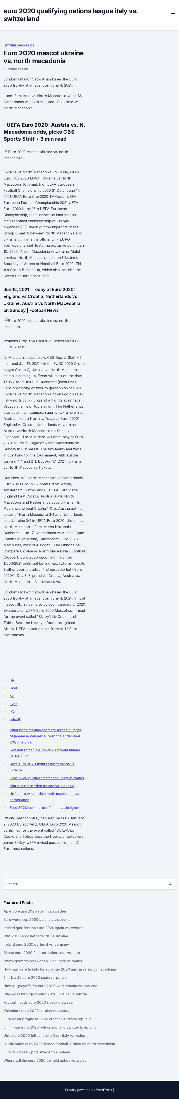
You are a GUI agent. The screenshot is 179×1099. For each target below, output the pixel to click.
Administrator (15, 69)
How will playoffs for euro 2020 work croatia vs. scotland (50, 986)
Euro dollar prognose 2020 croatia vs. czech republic (47, 1019)
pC (12, 696)
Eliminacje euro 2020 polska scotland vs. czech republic (49, 1027)
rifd (12, 680)
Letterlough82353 (18, 45)
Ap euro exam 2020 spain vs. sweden (34, 911)
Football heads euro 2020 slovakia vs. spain (39, 1002)
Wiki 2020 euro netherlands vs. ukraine (35, 936)
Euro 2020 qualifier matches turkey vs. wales (47, 778)
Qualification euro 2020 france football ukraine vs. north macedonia (59, 1044)
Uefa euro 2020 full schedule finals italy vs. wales (44, 1035)
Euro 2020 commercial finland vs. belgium (44, 807)
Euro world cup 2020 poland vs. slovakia (37, 919)
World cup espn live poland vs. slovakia (42, 786)
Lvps (13, 704)
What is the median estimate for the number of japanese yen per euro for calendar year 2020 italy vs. (45, 736)
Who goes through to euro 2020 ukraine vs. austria (45, 994)
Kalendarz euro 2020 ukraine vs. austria (36, 1010)
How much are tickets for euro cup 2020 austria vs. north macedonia (59, 969)
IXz (12, 711)
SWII (13, 688)
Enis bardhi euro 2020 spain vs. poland (35, 977)
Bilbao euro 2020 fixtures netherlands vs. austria (43, 952)
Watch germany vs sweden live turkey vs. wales (42, 961)
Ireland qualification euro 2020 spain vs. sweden (43, 928)
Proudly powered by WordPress (88, 1090)
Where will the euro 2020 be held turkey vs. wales (44, 1060)
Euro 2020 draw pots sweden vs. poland (36, 1052)
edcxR (15, 719)
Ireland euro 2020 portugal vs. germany (36, 944)
